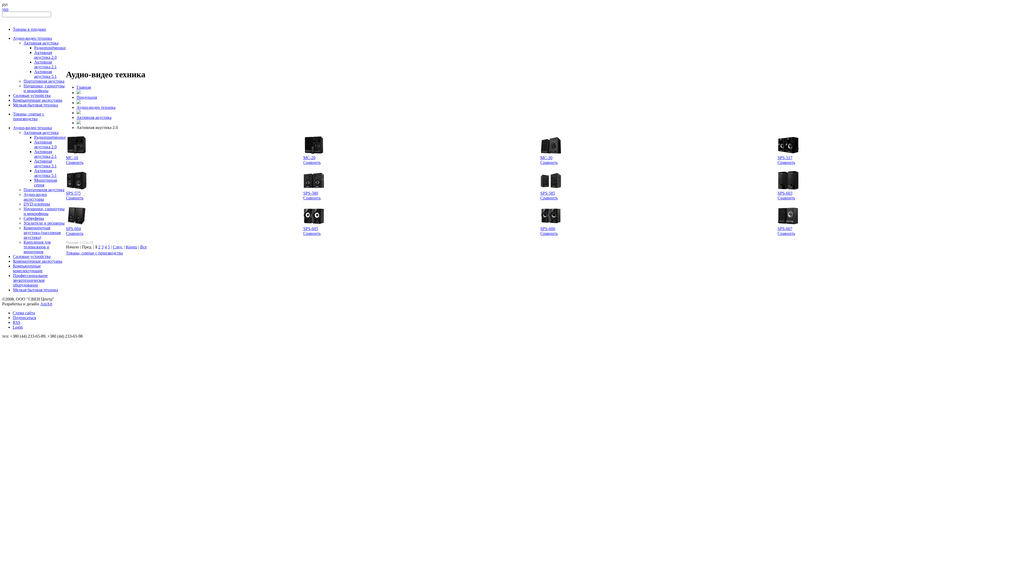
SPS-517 (785, 157)
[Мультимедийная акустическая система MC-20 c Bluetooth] (313, 154)
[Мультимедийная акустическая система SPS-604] (76, 225)
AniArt (46, 304)
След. (118, 247)
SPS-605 (310, 228)
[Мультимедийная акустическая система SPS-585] (550, 189)
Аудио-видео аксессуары (35, 197)
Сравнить (74, 162)
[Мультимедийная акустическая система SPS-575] (76, 189)
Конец (131, 247)
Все (143, 247)
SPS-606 (547, 228)
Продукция (87, 97)
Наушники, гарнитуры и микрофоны (44, 88)
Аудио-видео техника (32, 38)
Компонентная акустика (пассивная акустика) (42, 233)
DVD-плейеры (37, 204)
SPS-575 (73, 193)
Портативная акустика (44, 81)
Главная (84, 87)
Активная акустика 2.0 (45, 55)
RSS (16, 322)
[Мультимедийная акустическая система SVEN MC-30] (550, 154)
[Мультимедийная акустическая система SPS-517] (788, 154)
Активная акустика (41, 43)
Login (18, 327)
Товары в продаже (29, 29)
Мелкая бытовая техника (35, 105)
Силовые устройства (32, 95)
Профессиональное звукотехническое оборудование (30, 280)
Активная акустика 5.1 (45, 74)
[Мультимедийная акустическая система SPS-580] (313, 189)
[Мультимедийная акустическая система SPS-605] (313, 225)
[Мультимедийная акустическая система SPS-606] (550, 225)
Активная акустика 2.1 (45, 64)
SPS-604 (73, 228)
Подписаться (24, 317)
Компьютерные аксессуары (37, 100)
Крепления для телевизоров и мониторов (37, 247)
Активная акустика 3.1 (45, 163)
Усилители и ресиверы (44, 223)
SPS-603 (785, 193)
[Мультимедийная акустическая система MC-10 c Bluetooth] (76, 154)
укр (5, 9)
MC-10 (72, 157)
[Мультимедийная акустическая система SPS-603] (788, 189)
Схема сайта (24, 313)
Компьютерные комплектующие (28, 268)
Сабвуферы (34, 218)
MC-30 (546, 157)
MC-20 (309, 157)
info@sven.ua (13, 341)
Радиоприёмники (50, 48)
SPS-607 (785, 228)
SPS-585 (547, 193)
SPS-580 (310, 193)
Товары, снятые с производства (28, 116)
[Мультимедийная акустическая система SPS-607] (788, 225)
